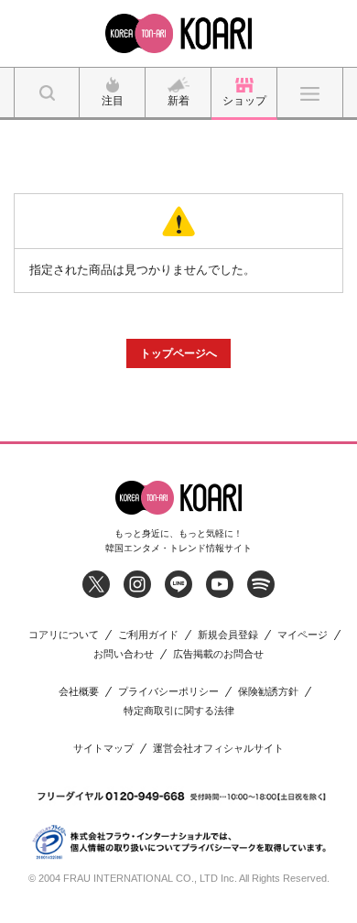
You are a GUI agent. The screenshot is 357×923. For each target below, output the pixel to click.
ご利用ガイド (148, 635)
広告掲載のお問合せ (218, 654)
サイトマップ (103, 749)
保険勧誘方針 (268, 692)
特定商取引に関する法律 (179, 711)
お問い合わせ (123, 654)
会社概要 (79, 692)
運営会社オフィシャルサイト (218, 749)
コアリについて (63, 635)
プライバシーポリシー (168, 692)
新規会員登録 (228, 635)
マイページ (302, 635)
